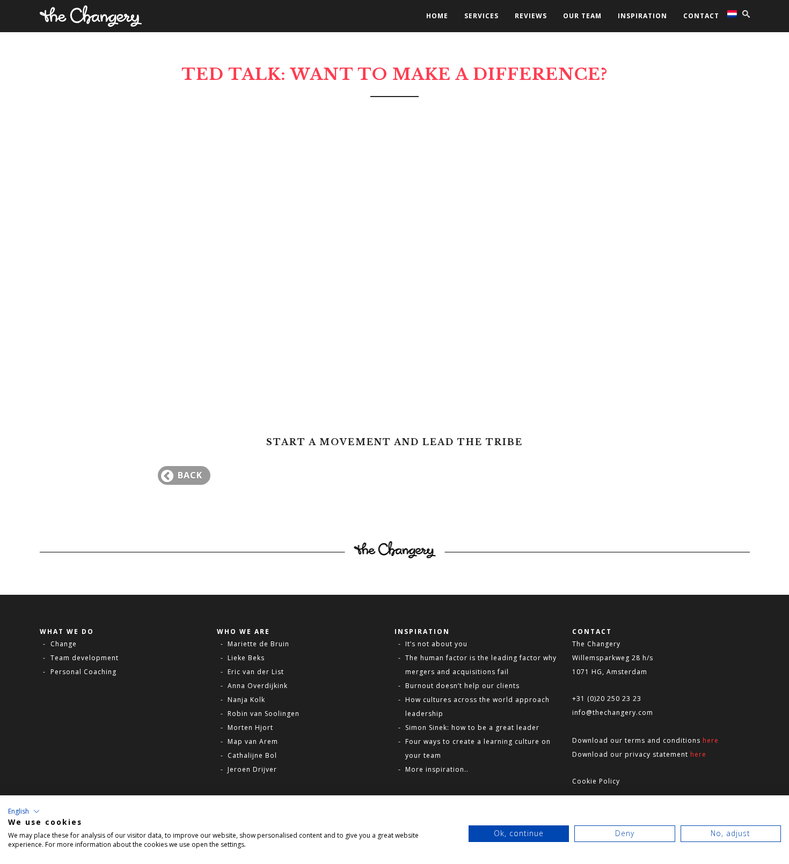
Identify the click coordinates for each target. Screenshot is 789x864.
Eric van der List (256, 671)
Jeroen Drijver (252, 769)
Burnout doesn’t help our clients (462, 685)
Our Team (582, 15)
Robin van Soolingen (263, 713)
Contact (701, 15)
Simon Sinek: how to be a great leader (472, 727)
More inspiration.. (437, 769)
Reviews (531, 15)
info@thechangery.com (612, 712)
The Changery (596, 643)
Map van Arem (253, 741)
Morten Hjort (250, 727)
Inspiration (642, 15)
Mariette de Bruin (258, 643)
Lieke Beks (246, 657)
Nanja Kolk (246, 699)
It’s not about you (436, 643)
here (711, 740)
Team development (84, 657)
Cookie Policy (596, 781)
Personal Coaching (83, 671)
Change (63, 643)
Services (481, 15)
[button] (24, 811)
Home (437, 15)
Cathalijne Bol (252, 755)
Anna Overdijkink (258, 685)
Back (190, 475)
